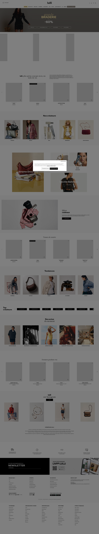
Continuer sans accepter (63, 161)
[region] (50, 165)
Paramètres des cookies (45, 168)
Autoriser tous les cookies (53, 168)
